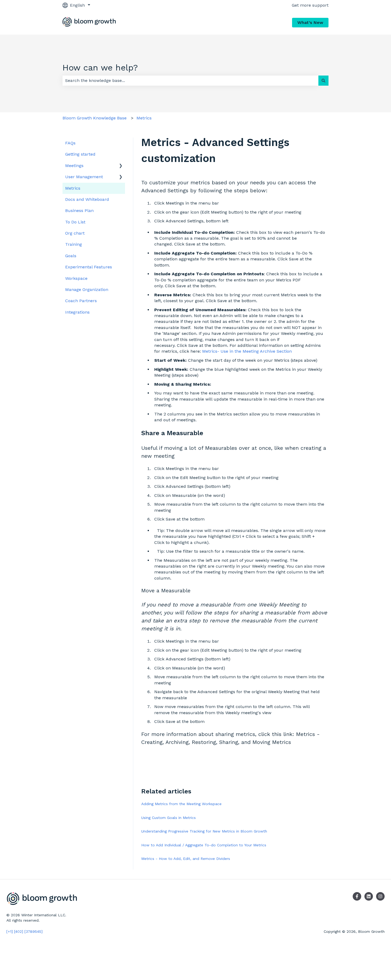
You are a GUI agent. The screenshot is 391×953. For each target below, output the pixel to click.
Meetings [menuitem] (74, 165)
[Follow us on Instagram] (380, 896)
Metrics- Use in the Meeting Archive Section (247, 351)
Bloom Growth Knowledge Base (95, 117)
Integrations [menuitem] (77, 312)
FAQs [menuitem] (70, 142)
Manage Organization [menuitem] (86, 289)
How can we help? (100, 68)
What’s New (310, 22)
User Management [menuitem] (84, 176)
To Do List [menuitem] (75, 221)
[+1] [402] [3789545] (24, 931)
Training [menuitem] (73, 244)
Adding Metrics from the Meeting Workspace (181, 804)
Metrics (144, 117)
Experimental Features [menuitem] (88, 266)
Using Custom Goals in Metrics (168, 817)
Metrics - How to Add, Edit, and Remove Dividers (185, 858)
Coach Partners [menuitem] (81, 300)
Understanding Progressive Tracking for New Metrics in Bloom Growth (204, 831)
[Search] (323, 81)
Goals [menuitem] (70, 255)
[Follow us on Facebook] (357, 896)
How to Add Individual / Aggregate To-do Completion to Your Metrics (203, 845)
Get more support (310, 5)
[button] (121, 166)
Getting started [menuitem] (80, 154)
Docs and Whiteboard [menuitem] (87, 199)
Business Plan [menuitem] (79, 210)
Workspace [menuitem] (76, 278)
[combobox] (190, 81)
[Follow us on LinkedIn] (368, 896)
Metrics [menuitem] (72, 188)
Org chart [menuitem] (75, 233)
